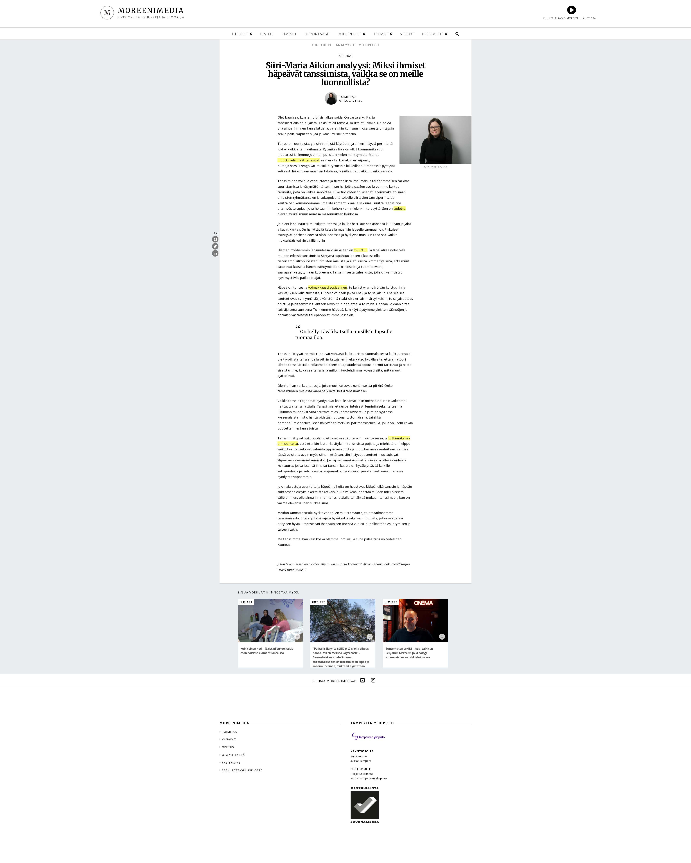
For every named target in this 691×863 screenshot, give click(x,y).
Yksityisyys (231, 762)
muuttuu (360, 250)
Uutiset (319, 602)
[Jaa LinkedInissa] (215, 253)
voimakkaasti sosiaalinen (327, 287)
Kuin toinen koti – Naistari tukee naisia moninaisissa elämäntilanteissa (267, 651)
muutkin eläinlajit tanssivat (298, 160)
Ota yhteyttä (233, 755)
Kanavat (229, 739)
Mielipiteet (369, 45)
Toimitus (229, 731)
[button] (457, 33)
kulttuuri (321, 45)
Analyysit (345, 45)
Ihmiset (246, 602)
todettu (400, 208)
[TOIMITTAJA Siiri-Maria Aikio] (345, 108)
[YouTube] (362, 680)
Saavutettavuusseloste (242, 770)
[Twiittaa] (215, 246)
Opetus (228, 747)
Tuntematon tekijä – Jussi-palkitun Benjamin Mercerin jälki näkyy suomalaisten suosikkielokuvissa (409, 653)
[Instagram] (373, 680)
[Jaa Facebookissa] (215, 239)
